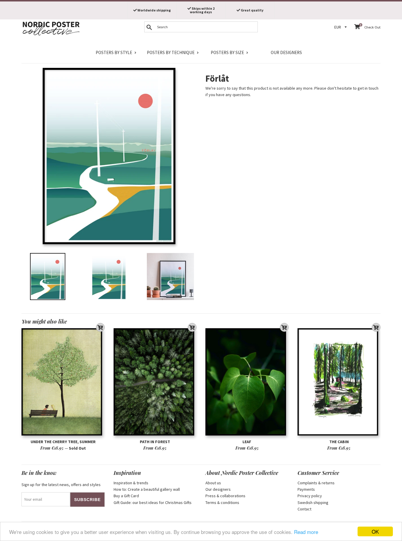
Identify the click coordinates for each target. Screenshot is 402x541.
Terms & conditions (222, 502)
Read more (306, 531)
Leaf (246, 441)
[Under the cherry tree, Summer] (63, 382)
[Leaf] (247, 382)
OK (375, 531)
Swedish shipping (313, 502)
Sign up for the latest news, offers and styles (61, 484)
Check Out (372, 27)
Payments (306, 489)
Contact (304, 509)
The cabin (339, 441)
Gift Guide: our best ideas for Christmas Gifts (153, 502)
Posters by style (114, 52)
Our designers (286, 52)
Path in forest (155, 441)
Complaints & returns (316, 482)
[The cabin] (339, 382)
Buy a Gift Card (126, 495)
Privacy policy (310, 495)
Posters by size (227, 52)
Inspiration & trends (131, 482)
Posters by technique (171, 52)
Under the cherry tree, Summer (63, 441)
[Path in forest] (155, 382)
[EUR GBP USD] (341, 27)
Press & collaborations (225, 495)
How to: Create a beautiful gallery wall (147, 489)
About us (213, 482)
